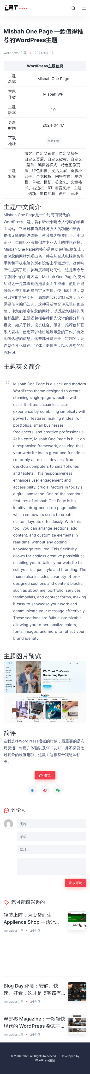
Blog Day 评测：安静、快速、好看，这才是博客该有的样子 (32, 990)
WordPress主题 (45, 1060)
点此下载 (53, 141)
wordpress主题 (15, 53)
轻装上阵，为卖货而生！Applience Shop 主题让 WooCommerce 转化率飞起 (34, 919)
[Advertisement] (45, 958)
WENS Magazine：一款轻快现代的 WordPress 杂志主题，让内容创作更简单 (34, 1023)
